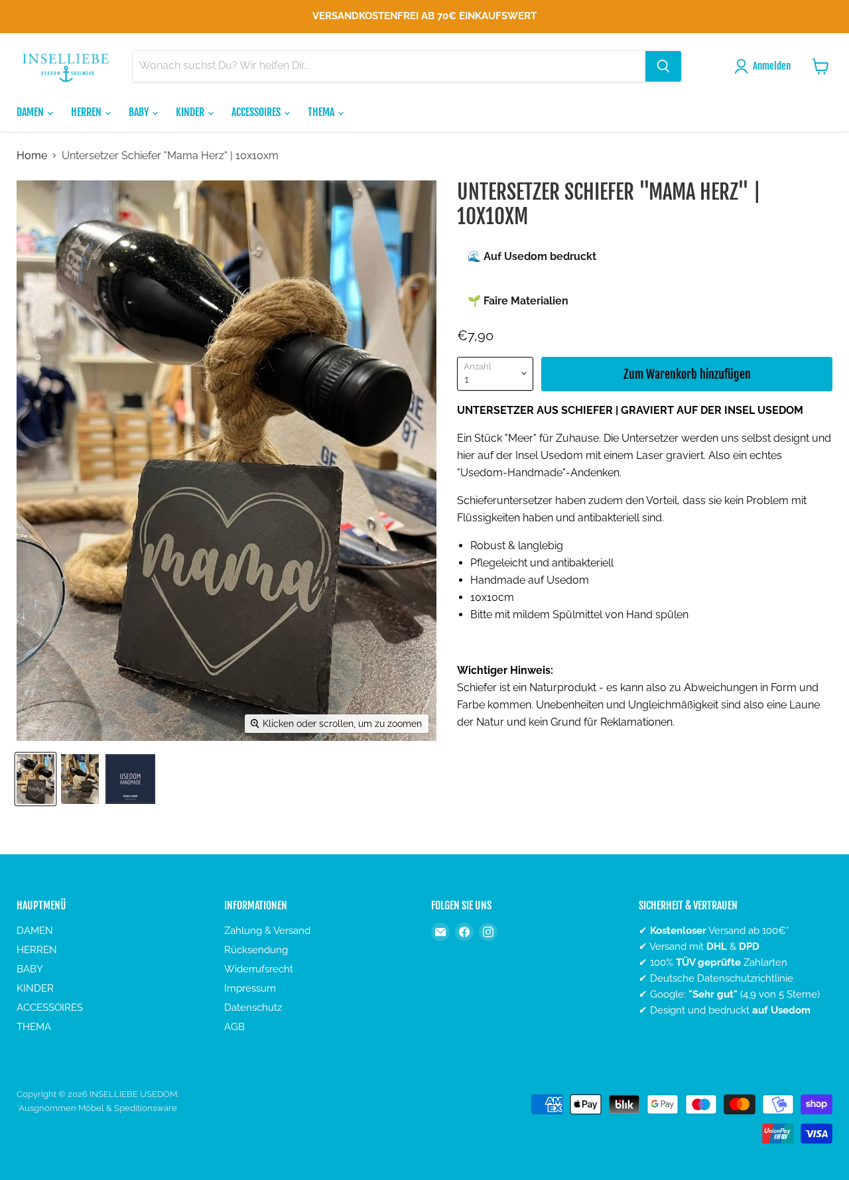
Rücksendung (256, 950)
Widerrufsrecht (258, 969)
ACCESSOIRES (257, 112)
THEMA (322, 112)
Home (32, 156)
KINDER (191, 112)
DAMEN (31, 112)
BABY (140, 112)
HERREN (87, 112)
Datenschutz (253, 1008)
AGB (234, 1027)
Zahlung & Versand (267, 931)
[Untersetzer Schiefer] (35, 779)
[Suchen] (663, 66)
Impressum (250, 988)
